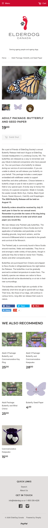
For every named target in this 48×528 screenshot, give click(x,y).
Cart (44, 3)
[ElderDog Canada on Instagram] (27, 506)
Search (24, 486)
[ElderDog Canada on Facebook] (21, 506)
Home (4, 58)
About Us (24, 490)
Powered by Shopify (33, 517)
